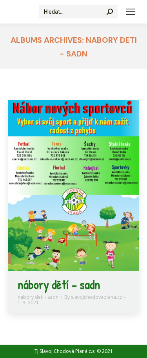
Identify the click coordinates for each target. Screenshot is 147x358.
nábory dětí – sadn (59, 284)
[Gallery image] (73, 185)
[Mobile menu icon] (130, 12)
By (93, 297)
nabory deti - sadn (38, 297)
